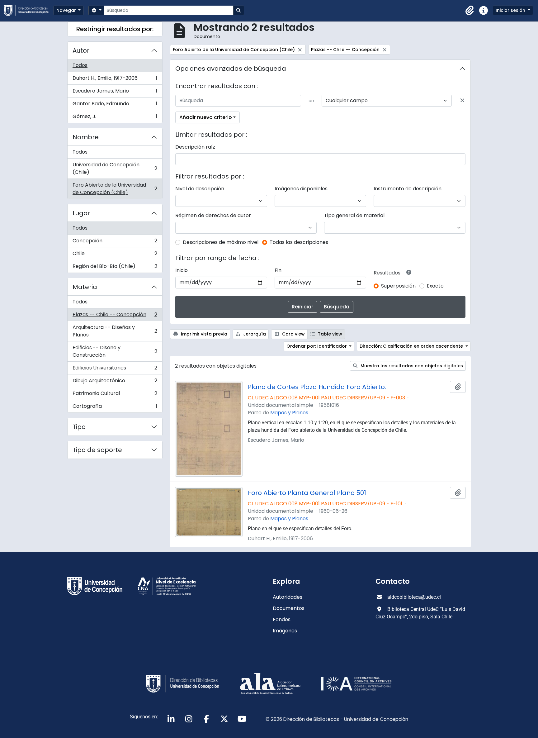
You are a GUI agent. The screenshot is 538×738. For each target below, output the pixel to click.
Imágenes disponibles (301, 188)
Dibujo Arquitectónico (114, 382)
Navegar (66, 10)
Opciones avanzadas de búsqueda (230, 68)
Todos (80, 65)
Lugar (81, 213)
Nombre (86, 137)
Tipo (79, 426)
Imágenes (285, 630)
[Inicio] (29, 10)
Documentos (288, 608)
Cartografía (114, 407)
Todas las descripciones (299, 242)
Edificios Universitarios (114, 369)
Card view (293, 334)
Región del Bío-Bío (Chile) (114, 268)
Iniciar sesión (511, 10)
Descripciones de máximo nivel (220, 242)
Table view (329, 334)
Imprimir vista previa (203, 334)
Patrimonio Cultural (114, 395)
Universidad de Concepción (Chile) (114, 168)
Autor (81, 50)
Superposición (398, 285)
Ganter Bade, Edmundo (114, 105)
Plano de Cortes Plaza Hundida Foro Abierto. (317, 387)
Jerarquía (254, 334)
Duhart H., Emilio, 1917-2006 (114, 79)
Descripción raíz (195, 146)
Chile (114, 255)
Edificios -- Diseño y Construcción (114, 351)
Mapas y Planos (289, 412)
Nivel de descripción (199, 188)
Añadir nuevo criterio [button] (205, 117)
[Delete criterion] (462, 100)
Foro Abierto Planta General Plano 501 (307, 493)
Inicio (181, 270)
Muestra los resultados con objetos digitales (411, 366)
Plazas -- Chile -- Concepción (114, 316)
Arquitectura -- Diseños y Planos (114, 331)
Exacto (435, 285)
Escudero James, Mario (114, 92)
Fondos (281, 619)
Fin (278, 270)
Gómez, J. (114, 118)
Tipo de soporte (97, 449)
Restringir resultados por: (114, 29)
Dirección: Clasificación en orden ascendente (412, 346)
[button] (470, 10)
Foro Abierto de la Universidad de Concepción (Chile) (114, 188)
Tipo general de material (354, 215)
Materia (85, 287)
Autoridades (287, 597)
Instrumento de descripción (407, 188)
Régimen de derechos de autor (213, 215)
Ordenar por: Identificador (317, 346)
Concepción (114, 242)
